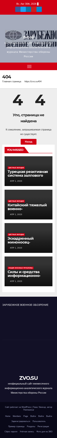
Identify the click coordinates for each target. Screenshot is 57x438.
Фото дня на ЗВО (44, 431)
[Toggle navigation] (29, 66)
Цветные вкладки (16, 168)
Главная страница (11, 81)
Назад (28, 141)
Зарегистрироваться (20, 421)
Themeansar (28, 410)
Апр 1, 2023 (16, 181)
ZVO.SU (28, 37)
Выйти (49, 416)
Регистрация (43, 426)
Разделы (31, 426)
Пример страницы (16, 426)
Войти (33, 416)
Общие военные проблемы (21, 268)
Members (17, 416)
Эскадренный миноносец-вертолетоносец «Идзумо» (23, 244)
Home (7, 416)
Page (25, 416)
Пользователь (39, 421)
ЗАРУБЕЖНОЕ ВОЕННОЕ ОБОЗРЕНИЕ (25, 305)
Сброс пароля (11, 431)
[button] (53, 66)
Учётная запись (27, 431)
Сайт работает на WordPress (18, 407)
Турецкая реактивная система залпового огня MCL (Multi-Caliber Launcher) (28, 177)
